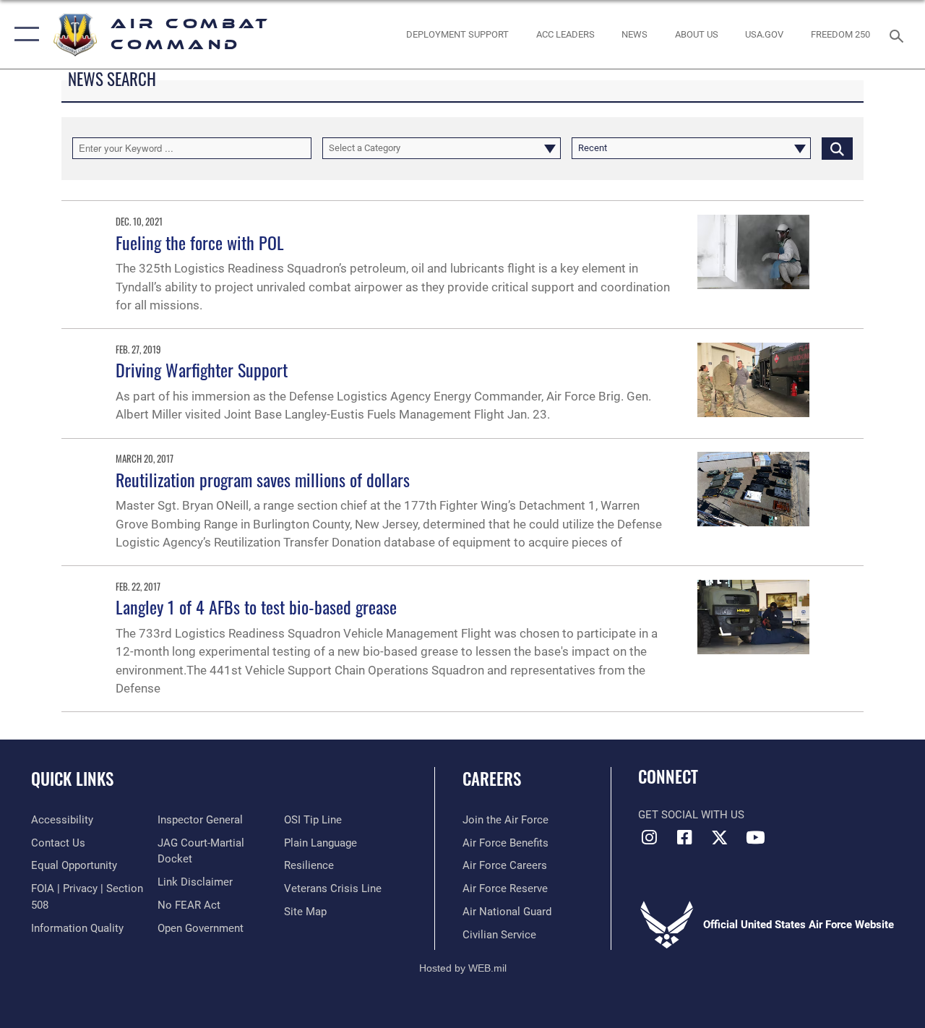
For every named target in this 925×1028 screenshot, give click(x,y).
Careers (491, 779)
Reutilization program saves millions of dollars (263, 479)
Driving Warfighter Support (202, 369)
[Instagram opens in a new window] (649, 837)
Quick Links (72, 779)
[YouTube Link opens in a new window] (755, 837)
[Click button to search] (837, 148)
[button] (23, 34)
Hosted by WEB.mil (463, 968)
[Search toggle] (899, 34)
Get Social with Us (691, 814)
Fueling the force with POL (200, 242)
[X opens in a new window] (720, 837)
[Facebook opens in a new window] (684, 837)
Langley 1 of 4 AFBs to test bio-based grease (256, 607)
